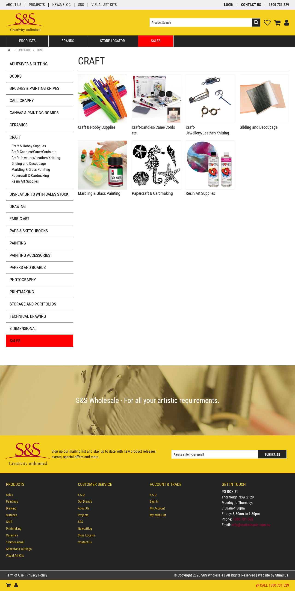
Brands (68, 41)
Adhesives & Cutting (29, 63)
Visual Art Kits (104, 5)
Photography (23, 279)
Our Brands (85, 501)
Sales (155, 41)
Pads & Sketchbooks (29, 230)
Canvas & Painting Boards (34, 112)
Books (15, 76)
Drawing (18, 206)
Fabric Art (19, 218)
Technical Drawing (28, 316)
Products (27, 41)
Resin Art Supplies (25, 181)
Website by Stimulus (273, 575)
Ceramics (18, 124)
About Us (13, 5)
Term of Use (15, 575)
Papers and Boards (28, 267)
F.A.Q (81, 495)
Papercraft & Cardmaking (30, 175)
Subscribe (272, 454)
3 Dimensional (23, 328)
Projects (37, 5)
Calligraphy (22, 100)
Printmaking (22, 291)
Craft (40, 50)
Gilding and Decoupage (29, 163)
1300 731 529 (279, 5)
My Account (157, 508)
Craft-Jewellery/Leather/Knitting (36, 158)
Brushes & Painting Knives (34, 88)
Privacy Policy (37, 575)
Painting (18, 243)
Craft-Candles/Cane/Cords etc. (34, 152)
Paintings (12, 501)
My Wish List (158, 515)
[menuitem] (39, 494)
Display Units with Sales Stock (39, 194)
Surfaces (11, 515)
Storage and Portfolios (33, 304)
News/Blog (61, 5)
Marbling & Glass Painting (31, 169)
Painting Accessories (30, 255)
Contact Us (251, 5)
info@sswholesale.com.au (251, 525)
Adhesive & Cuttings (19, 549)
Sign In (154, 501)
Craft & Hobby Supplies (29, 146)
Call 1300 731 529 (274, 586)
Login (228, 5)
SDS (81, 5)
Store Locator (112, 41)
